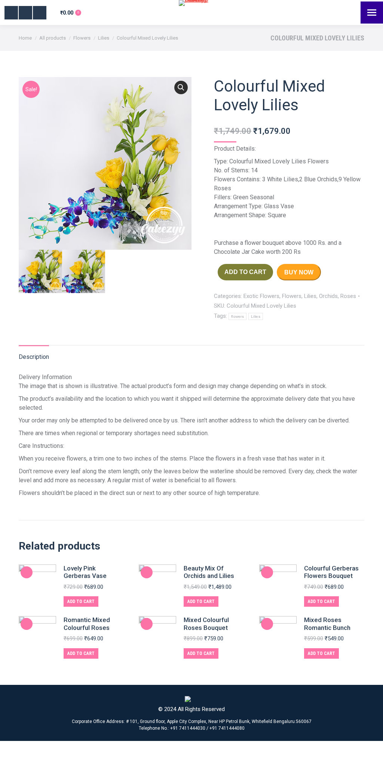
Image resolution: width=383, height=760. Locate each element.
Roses (348, 296)
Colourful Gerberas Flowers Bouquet (331, 571)
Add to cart (245, 272)
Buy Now (298, 272)
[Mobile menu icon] (372, 12)
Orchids (328, 296)
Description (34, 356)
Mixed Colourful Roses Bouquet (206, 623)
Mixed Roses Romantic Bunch (327, 623)
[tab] (34, 353)
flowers (237, 316)
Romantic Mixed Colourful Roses (87, 623)
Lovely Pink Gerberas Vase (85, 571)
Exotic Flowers (261, 296)
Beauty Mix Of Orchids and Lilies (209, 571)
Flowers (291, 296)
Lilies (310, 296)
